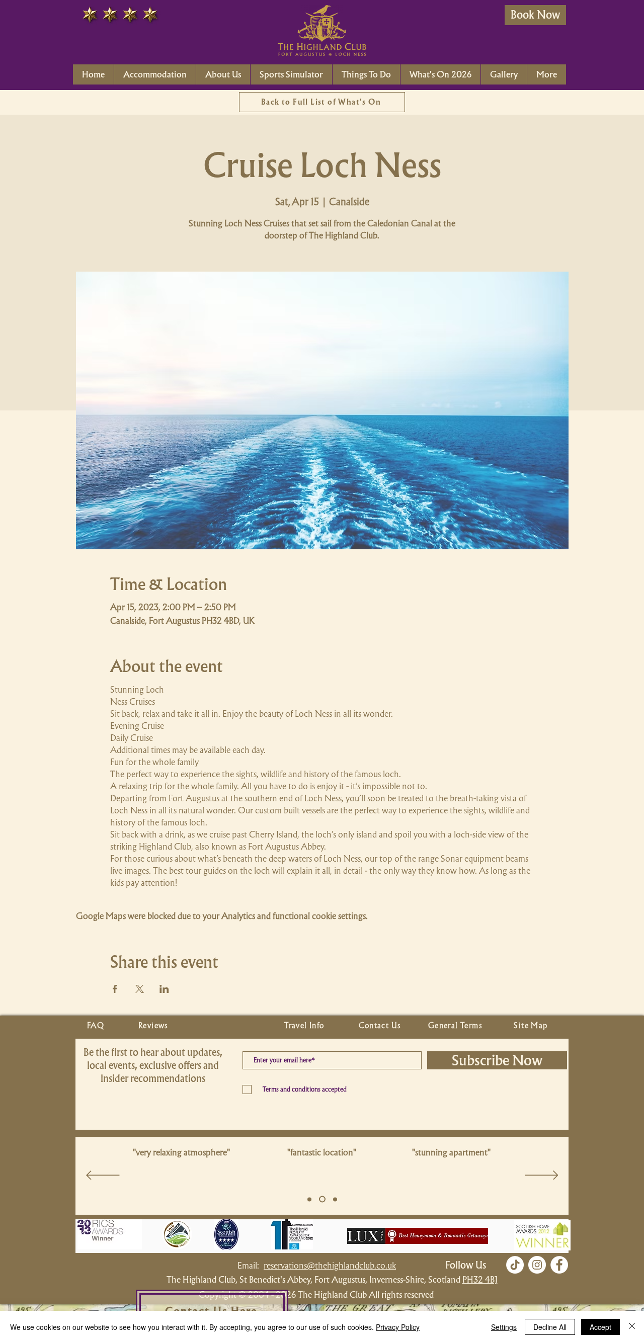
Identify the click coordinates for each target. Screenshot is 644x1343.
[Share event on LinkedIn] (164, 989)
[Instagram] (537, 1265)
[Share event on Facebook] (115, 989)
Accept (600, 1327)
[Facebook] (559, 1265)
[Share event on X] (139, 989)
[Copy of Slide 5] (321, 1199)
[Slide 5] (309, 1199)
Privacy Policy (398, 1327)
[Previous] (103, 1176)
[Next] (541, 1176)
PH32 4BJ (480, 1279)
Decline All (550, 1327)
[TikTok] (515, 1265)
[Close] (632, 1327)
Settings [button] (504, 1327)
